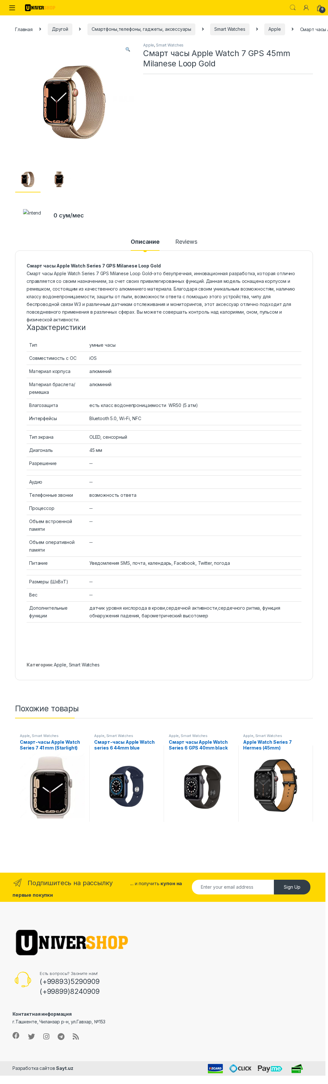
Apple (274, 29)
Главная (24, 29)
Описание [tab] (145, 242)
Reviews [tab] (186, 242)
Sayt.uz (64, 1068)
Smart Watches (229, 29)
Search (292, 7)
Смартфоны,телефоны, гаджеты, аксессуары (141, 29)
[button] (127, 49)
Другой (60, 29)
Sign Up (292, 887)
